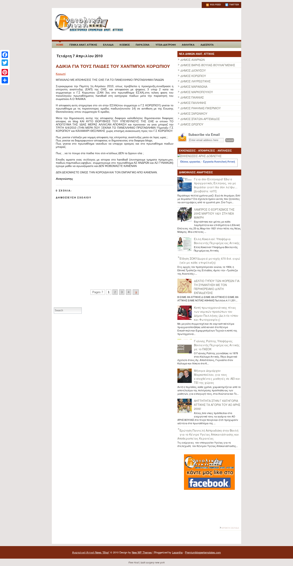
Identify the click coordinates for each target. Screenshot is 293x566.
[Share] (5, 80)
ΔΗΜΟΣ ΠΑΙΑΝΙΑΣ (192, 97)
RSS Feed (215, 4)
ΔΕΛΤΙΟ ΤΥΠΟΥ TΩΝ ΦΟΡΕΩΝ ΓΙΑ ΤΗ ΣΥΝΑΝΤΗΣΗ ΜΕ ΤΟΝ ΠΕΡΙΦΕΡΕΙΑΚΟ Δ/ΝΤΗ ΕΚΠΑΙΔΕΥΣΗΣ (216, 287)
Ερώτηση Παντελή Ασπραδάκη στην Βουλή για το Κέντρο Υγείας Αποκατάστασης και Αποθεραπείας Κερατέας (208, 434)
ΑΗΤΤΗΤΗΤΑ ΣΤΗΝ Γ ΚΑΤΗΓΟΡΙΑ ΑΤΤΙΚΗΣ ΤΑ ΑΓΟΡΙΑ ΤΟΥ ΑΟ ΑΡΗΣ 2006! (217, 405)
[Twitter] (5, 63)
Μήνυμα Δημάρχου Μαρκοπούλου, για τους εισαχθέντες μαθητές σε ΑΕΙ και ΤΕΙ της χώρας (217, 377)
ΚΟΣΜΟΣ (125, 44)
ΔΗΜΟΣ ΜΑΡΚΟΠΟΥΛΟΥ (196, 92)
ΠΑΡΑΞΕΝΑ (142, 44)
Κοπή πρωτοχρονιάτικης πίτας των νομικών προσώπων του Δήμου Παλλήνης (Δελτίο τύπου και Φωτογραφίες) (216, 313)
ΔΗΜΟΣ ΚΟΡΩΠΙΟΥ (193, 76)
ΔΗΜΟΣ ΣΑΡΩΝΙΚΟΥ (193, 113)
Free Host (133, 562)
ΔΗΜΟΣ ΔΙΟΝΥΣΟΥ (193, 70)
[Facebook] (5, 55)
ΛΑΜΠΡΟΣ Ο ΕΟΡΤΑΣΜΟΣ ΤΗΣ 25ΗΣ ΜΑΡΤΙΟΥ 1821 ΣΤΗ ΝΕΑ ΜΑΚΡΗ (214, 213)
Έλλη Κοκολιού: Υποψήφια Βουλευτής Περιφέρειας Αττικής (217, 241)
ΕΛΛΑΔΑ (108, 44)
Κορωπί (61, 73)
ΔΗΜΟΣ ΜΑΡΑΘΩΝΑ (193, 87)
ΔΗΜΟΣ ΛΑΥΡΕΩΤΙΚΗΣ (195, 81)
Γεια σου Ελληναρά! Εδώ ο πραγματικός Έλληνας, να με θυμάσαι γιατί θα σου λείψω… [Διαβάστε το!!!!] (215, 185)
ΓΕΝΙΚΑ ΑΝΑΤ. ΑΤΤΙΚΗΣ (83, 44)
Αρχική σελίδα (230, 528)
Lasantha (177, 552)
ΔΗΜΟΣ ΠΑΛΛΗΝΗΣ (193, 103)
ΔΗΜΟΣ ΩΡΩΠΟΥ (191, 124)
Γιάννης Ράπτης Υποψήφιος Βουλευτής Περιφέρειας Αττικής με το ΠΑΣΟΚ (217, 345)
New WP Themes (142, 552)
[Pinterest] (5, 72)
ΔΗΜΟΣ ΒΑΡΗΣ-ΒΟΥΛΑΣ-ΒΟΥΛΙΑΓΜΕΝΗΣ (207, 65)
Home (59, 44)
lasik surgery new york (153, 562)
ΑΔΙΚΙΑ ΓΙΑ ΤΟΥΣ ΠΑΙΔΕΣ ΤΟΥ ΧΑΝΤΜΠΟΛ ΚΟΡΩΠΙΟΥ (113, 66)
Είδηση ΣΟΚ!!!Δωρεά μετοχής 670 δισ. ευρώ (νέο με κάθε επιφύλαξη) (210, 260)
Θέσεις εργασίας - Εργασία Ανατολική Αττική (207, 161)
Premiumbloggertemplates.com (203, 552)
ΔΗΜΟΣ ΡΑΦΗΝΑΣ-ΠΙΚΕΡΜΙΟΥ (200, 108)
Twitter (234, 4)
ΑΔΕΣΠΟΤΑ (207, 44)
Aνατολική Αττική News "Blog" (90, 552)
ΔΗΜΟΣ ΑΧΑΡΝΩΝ (192, 60)
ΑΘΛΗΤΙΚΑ (188, 44)
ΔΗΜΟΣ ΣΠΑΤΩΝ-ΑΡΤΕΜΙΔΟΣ (200, 119)
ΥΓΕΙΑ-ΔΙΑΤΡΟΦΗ (165, 44)
